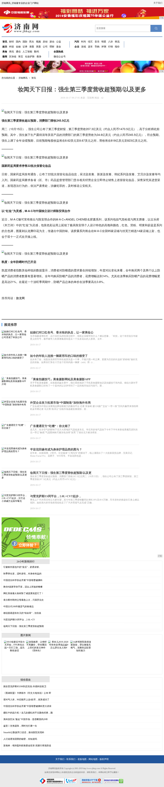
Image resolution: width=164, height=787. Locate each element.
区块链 (12, 56)
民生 (31, 41)
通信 (18, 51)
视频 (38, 41)
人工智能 (27, 51)
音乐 (97, 41)
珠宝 (20, 56)
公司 (45, 46)
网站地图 (93, 759)
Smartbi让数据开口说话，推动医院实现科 (23, 732)
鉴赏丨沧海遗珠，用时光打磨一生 (20, 726)
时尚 (83, 41)
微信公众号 (60, 56)
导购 (97, 46)
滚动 (51, 41)
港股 (31, 46)
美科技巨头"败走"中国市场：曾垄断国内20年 (25, 719)
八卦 (110, 41)
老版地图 (82, 759)
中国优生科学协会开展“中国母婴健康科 (22, 580)
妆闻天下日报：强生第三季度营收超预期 (23, 626)
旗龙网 (20, 298)
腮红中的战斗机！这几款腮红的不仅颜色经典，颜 (28, 713)
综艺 (90, 41)
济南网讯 (23, 78)
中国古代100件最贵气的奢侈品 (18, 606)
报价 (117, 46)
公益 (58, 41)
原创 (45, 41)
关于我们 (157, 3)
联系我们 (70, 759)
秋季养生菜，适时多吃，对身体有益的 (22, 573)
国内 (18, 41)
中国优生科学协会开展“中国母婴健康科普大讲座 (27, 706)
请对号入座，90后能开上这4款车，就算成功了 (26, 699)
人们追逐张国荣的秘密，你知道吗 (20, 739)
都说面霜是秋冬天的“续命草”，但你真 (22, 613)
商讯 (11, 51)
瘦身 (39, 56)
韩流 (117, 41)
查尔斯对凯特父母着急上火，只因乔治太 (23, 600)
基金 (58, 46)
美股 (38, 46)
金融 (18, 46)
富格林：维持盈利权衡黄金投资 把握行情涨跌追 (27, 745)
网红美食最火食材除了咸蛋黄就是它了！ (23, 593)
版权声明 (104, 759)
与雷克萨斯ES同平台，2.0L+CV (19, 619)
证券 (25, 46)
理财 (51, 46)
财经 (11, 41)
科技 (11, 46)
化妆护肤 (30, 56)
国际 (25, 41)
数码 (36, 51)
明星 (103, 41)
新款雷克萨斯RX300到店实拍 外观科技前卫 (24, 686)
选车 (90, 46)
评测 (103, 46)
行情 (110, 46)
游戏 (83, 46)
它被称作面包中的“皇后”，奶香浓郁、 (22, 567)
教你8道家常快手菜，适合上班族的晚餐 (23, 587)
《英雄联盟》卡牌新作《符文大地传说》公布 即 (27, 693)
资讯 (33, 78)
